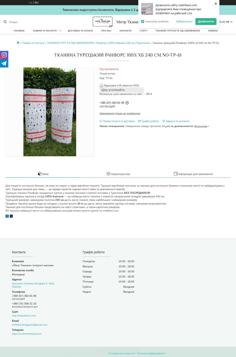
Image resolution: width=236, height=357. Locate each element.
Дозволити (206, 21)
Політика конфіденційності (151, 353)
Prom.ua (135, 350)
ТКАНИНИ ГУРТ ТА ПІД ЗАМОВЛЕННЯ (70, 42)
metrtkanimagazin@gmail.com (29, 324)
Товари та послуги (45, 31)
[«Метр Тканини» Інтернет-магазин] (103, 21)
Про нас (106, 31)
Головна (19, 31)
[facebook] (7, 216)
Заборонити (184, 21)
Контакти (125, 31)
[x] (11, 216)
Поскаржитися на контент (122, 353)
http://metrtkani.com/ (24, 315)
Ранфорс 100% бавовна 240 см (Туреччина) (123, 42)
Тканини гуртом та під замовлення (178, 31)
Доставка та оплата (80, 31)
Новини (213, 31)
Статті (143, 31)
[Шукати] (5, 22)
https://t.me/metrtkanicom (27, 333)
